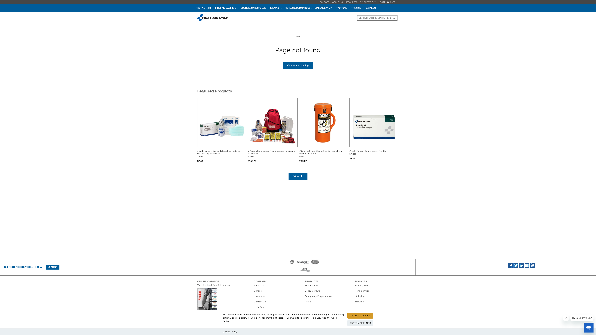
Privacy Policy (362, 285)
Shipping (360, 296)
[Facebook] (510, 267)
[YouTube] (532, 267)
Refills (308, 301)
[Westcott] (302, 264)
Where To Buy (368, 2)
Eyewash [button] (275, 8)
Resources (351, 2)
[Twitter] (515, 267)
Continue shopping (298, 65)
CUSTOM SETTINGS (360, 323)
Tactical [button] (341, 8)
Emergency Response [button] (253, 8)
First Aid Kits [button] (203, 8)
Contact (324, 2)
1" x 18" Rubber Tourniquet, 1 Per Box (368, 151)
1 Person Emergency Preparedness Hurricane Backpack (271, 152)
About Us (337, 2)
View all (298, 176)
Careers (258, 291)
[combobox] (377, 17)
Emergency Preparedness (318, 296)
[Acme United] (292, 264)
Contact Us (260, 301)
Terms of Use (362, 291)
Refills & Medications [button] (297, 8)
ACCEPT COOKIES (360, 315)
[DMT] (305, 272)
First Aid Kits (311, 285)
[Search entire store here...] (394, 17)
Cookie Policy (230, 331)
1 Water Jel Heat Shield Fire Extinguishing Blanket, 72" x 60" (320, 152)
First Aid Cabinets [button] (225, 8)
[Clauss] (315, 264)
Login (382, 2)
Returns (359, 301)
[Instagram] (527, 267)
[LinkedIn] (521, 267)
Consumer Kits (312, 291)
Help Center (260, 307)
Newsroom (259, 296)
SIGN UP (52, 267)
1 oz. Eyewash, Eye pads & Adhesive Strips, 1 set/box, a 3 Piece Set (219, 152)
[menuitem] (324, 2)
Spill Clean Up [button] (323, 8)
